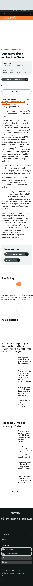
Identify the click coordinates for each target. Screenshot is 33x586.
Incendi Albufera (22, 10)
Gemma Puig (25, 302)
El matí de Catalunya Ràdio (13, 79)
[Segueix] (26, 79)
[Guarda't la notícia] (3, 85)
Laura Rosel (7, 63)
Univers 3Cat (10, 260)
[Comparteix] (8, 85)
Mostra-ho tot (16, 492)
